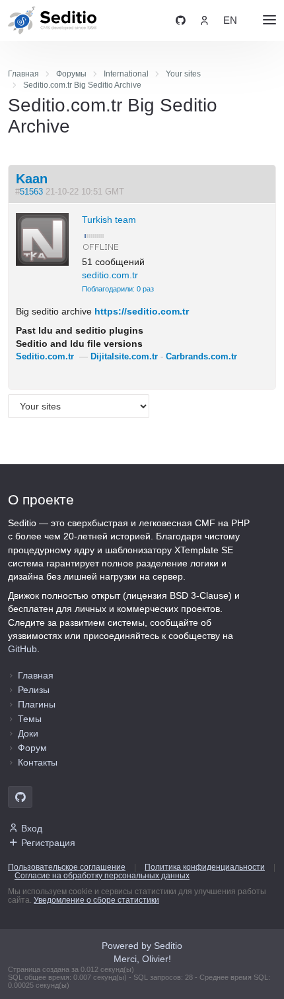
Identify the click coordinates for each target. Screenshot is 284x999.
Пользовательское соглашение (66, 867)
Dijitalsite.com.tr (124, 356)
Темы (30, 718)
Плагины (36, 704)
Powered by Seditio (142, 945)
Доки (28, 733)
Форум (32, 747)
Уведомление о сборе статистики (96, 900)
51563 (31, 192)
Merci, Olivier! (142, 959)
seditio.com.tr (110, 275)
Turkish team (109, 219)
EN (230, 20)
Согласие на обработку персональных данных (102, 875)
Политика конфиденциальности (205, 867)
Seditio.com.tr (45, 356)
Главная (35, 675)
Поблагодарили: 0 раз (118, 289)
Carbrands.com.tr (201, 356)
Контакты (37, 762)
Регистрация (48, 842)
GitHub (22, 649)
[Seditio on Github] (181, 20)
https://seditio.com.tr (141, 311)
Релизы (34, 689)
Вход (31, 828)
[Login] (204, 20)
